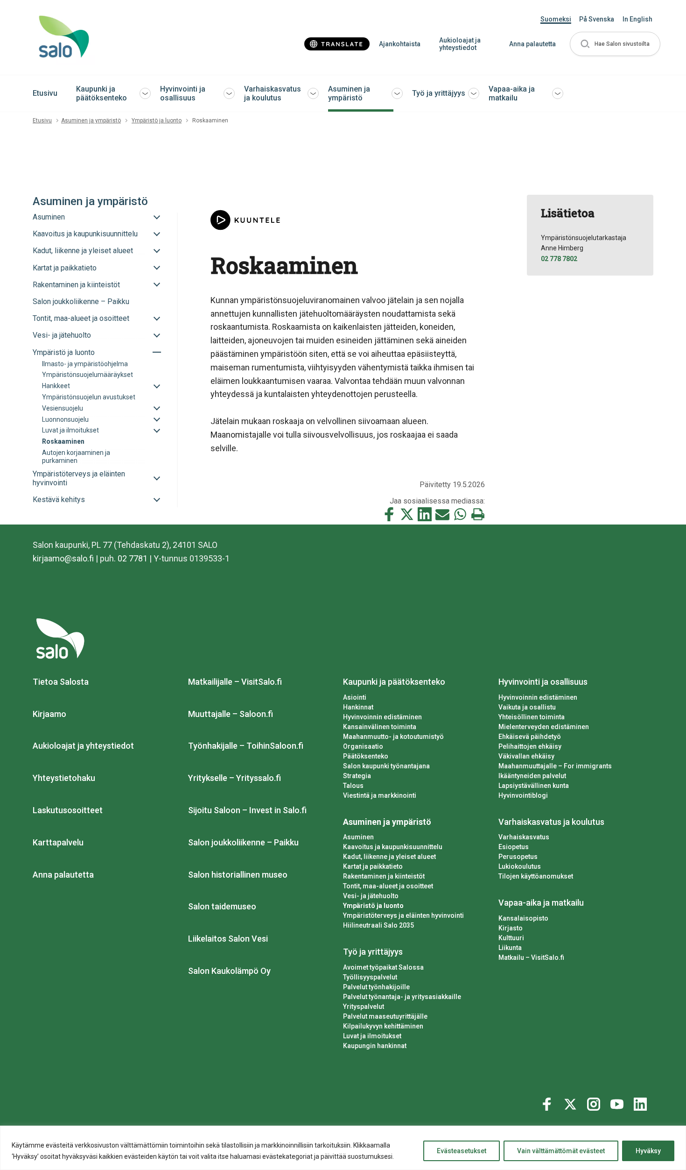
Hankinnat (358, 707)
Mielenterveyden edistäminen (543, 726)
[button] (615, 44)
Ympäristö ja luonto (157, 120)
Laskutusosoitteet (68, 810)
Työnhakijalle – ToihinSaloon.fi (245, 746)
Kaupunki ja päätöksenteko (101, 93)
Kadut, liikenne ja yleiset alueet (389, 856)
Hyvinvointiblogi (523, 795)
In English (637, 19)
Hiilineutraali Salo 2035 (378, 925)
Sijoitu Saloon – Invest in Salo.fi (247, 810)
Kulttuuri (511, 938)
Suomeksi (555, 19)
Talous (353, 785)
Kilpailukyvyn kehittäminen (383, 1026)
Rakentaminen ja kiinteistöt (384, 876)
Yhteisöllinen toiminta (531, 717)
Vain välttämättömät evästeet (561, 1151)
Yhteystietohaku (64, 778)
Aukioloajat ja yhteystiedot (460, 44)
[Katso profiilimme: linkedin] (641, 1102)
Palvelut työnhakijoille (376, 987)
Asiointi (354, 697)
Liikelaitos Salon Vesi (228, 938)
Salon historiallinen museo (237, 874)
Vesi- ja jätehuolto (371, 896)
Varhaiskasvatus (523, 837)
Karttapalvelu (58, 842)
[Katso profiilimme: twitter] (571, 1102)
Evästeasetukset (461, 1151)
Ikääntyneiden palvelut (532, 776)
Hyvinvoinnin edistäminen (382, 717)
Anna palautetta (532, 44)
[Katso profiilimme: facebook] (548, 1102)
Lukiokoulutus (519, 866)
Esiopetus (513, 847)
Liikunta (510, 947)
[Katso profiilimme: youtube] (618, 1102)
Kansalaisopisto (523, 918)
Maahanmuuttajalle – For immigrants (555, 766)
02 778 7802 (559, 258)
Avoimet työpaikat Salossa (383, 967)
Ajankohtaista (399, 44)
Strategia (357, 776)
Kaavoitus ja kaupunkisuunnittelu (392, 847)
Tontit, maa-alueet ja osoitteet (388, 886)
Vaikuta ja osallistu (527, 707)
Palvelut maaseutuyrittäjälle (385, 1016)
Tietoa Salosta (61, 682)
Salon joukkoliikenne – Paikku (243, 842)
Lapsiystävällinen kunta (533, 785)
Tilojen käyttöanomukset (535, 876)
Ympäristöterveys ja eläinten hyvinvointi (403, 915)
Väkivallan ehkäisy (526, 756)
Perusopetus (518, 856)
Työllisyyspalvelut (370, 977)
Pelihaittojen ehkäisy (529, 746)
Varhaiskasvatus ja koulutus (272, 93)
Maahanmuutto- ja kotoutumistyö (393, 736)
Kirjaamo (49, 714)
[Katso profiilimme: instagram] (595, 1102)
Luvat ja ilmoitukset (372, 1036)
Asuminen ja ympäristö (349, 93)
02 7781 (132, 558)
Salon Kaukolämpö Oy (229, 971)
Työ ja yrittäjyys (438, 93)
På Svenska (596, 19)
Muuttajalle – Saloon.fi (230, 714)
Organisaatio (363, 746)
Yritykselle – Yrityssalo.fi (234, 778)
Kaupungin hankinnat (374, 1045)
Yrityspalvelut (363, 1006)
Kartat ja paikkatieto (373, 866)
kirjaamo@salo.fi (63, 558)
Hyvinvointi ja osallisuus (182, 93)
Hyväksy (648, 1151)
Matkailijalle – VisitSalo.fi (235, 682)
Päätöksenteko (365, 756)
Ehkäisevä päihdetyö (529, 736)
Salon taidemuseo (222, 906)
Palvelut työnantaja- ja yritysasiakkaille (402, 996)
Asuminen (358, 837)
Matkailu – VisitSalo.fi (531, 957)
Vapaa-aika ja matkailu (512, 93)
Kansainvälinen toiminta (379, 726)
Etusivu (45, 93)
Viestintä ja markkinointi (379, 795)
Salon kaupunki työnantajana (386, 766)
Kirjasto (510, 928)
